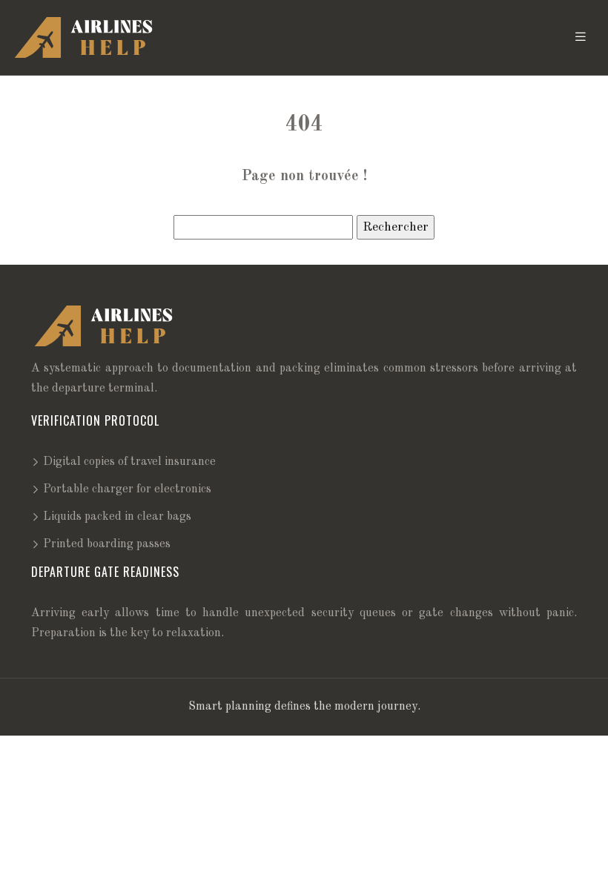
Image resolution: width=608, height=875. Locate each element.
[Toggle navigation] (580, 37)
